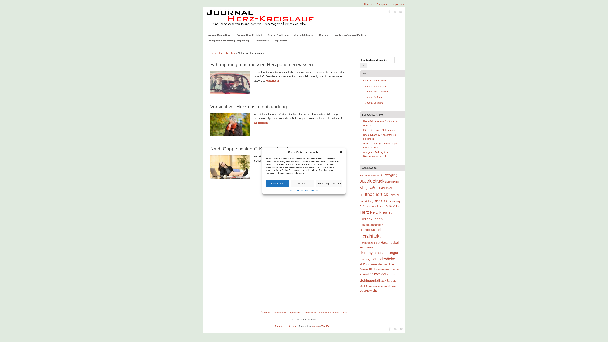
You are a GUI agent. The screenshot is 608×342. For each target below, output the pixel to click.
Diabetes (380, 201)
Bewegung (390, 175)
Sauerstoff (391, 275)
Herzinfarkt (370, 236)
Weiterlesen (274, 80)
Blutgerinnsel (384, 188)
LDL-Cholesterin (376, 269)
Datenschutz (262, 40)
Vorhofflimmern (390, 286)
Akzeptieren (277, 183)
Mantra (315, 326)
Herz (364, 212)
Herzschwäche (382, 259)
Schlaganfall (370, 280)
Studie (363, 285)
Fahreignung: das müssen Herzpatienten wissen (261, 64)
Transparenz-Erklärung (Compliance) (228, 40)
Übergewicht (368, 290)
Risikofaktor (377, 274)
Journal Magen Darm (219, 35)
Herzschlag (365, 259)
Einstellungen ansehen (329, 183)
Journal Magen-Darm (376, 86)
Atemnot (377, 175)
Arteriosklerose (366, 175)
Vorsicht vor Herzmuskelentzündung (248, 106)
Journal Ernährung (278, 35)
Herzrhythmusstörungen (379, 253)
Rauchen (364, 274)
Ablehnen (302, 183)
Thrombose (372, 286)
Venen (380, 286)
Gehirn (396, 206)
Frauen (381, 206)
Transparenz (383, 4)
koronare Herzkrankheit (380, 264)
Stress (391, 280)
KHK (362, 264)
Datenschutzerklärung (298, 190)
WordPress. (327, 326)
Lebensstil (388, 269)
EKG (362, 206)
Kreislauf (364, 269)
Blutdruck (375, 181)
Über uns (369, 4)
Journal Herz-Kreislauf (249, 35)
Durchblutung (394, 201)
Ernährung (371, 206)
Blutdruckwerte (392, 182)
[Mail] (400, 12)
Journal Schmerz (303, 35)
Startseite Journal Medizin (375, 80)
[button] (340, 152)
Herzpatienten (367, 247)
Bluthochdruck (374, 194)
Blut (363, 181)
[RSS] (395, 12)
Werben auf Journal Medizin (350, 35)
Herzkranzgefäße (370, 242)
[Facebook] (389, 12)
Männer (396, 269)
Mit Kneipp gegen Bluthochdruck (380, 130)
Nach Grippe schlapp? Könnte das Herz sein (257, 148)
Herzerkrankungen (371, 224)
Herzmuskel (390, 242)
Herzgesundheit (371, 229)
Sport (383, 280)
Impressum (314, 190)
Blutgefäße (368, 188)
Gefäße (389, 206)
